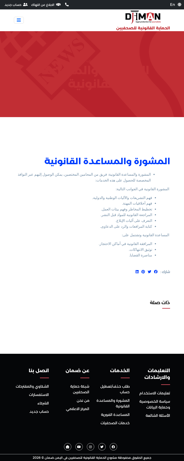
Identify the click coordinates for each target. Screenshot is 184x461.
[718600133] (66, 5)
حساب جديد (39, 411)
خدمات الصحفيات (115, 423)
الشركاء (43, 403)
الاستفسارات (39, 395)
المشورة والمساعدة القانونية (107, 161)
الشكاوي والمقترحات (32, 386)
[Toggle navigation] (19, 20)
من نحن (83, 400)
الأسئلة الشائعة (158, 415)
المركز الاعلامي (77, 409)
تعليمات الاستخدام (154, 393)
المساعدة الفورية (115, 415)
